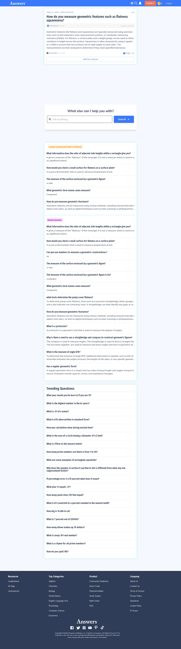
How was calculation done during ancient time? (70, 427)
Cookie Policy (135, 606)
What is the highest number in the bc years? (68, 403)
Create (149, 3)
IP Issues (134, 610)
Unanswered (13, 591)
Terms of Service (137, 591)
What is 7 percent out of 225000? (63, 519)
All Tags (11, 586)
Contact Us (135, 586)
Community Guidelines (98, 581)
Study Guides (95, 596)
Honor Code (94, 586)
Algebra (52, 581)
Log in (169, 3)
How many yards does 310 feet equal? (65, 495)
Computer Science (56, 610)
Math (56, 12)
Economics (53, 615)
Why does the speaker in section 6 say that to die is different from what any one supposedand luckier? (86, 469)
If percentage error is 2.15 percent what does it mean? (73, 478)
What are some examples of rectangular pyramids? (72, 460)
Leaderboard (13, 581)
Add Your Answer (90, 59)
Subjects (50, 12)
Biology (52, 591)
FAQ (91, 606)
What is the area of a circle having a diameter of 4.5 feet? (75, 435)
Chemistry (53, 586)
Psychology (53, 606)
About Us (134, 581)
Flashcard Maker (96, 591)
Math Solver (94, 601)
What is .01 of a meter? (58, 411)
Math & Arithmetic (67, 12)
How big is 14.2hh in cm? (58, 511)
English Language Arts (58, 601)
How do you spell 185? (58, 551)
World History (55, 596)
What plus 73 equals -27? (59, 486)
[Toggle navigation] (132, 3)
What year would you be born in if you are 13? (69, 395)
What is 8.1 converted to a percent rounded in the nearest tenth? (78, 503)
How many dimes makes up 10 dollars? (66, 527)
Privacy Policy (136, 596)
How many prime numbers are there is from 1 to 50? (72, 451)
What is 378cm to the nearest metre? (64, 443)
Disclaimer (134, 601)
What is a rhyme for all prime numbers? (66, 543)
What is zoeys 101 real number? (62, 535)
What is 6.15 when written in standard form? (68, 419)
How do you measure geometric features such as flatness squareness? (87, 18)
